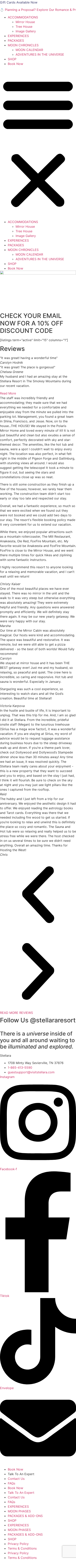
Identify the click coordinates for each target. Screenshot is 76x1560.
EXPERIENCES (18, 36)
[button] (38, 143)
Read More (8, 393)
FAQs (11, 1483)
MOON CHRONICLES (23, 45)
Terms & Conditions (22, 1548)
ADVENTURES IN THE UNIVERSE (40, 54)
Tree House (24, 26)
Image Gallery (26, 31)
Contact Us (16, 1479)
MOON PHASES (19, 1511)
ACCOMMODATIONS (23, 17)
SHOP (12, 59)
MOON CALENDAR (29, 50)
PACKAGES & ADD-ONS (25, 1516)
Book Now (15, 64)
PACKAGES (16, 40)
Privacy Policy (18, 1544)
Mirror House (25, 22)
